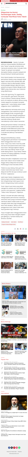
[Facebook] (9, 448)
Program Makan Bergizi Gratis (8, 224)
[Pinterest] (14, 448)
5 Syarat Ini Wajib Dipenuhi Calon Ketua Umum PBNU (7, 257)
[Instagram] (17, 448)
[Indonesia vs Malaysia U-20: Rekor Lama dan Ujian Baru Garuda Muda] (14, 331)
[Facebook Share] (15, 229)
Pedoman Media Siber (12, 451)
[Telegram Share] (23, 229)
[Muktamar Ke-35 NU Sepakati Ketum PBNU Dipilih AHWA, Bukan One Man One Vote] (21, 251)
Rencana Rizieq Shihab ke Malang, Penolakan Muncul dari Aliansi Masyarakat (7, 271)
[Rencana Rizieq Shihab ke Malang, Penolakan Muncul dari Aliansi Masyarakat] (7, 265)
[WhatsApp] (19, 448)
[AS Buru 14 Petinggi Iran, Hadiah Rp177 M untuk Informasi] (14, 402)
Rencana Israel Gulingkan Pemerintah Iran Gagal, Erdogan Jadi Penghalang (12, 417)
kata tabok (13, 222)
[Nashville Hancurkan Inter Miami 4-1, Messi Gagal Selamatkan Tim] (21, 346)
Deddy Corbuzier (5, 222)
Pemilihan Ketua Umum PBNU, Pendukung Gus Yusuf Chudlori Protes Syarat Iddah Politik (20, 244)
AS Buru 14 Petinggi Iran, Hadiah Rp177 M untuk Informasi (14, 412)
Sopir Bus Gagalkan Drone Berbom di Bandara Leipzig (13, 430)
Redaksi (20, 451)
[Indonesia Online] (10, 4)
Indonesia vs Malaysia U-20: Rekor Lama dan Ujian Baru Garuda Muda (14, 340)
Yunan (5, 19)
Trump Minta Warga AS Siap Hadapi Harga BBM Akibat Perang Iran (13, 421)
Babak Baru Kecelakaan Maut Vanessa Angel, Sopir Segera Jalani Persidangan (14, 373)
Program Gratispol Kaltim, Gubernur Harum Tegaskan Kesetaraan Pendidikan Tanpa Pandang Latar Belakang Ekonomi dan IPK (18, 313)
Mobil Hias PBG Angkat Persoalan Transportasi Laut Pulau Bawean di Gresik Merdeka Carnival (6, 244)
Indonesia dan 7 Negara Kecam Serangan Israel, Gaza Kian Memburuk (13, 435)
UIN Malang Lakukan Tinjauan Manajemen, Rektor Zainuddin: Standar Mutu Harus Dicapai (14, 364)
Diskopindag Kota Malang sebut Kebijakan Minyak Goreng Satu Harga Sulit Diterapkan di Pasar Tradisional (14, 378)
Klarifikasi (20, 222)
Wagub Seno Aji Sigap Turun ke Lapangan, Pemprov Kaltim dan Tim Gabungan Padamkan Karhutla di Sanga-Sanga (20, 271)
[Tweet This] (18, 229)
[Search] (26, 4)
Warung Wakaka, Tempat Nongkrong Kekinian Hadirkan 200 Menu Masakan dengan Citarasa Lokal (14, 368)
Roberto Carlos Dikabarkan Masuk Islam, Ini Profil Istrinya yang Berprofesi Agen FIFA (7, 352)
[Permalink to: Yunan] (2, 19)
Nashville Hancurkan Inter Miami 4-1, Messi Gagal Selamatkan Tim (21, 352)
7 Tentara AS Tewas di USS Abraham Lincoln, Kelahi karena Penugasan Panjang (12, 426)
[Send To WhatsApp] (26, 229)
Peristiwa (3, 10)
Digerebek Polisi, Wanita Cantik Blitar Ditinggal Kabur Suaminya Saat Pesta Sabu (14, 383)
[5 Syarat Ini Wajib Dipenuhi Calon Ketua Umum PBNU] (7, 251)
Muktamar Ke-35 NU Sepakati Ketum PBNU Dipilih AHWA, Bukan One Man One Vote (20, 258)
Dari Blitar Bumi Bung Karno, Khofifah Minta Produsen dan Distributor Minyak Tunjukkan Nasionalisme (14, 388)
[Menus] (2, 3)
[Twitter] (12, 448)
